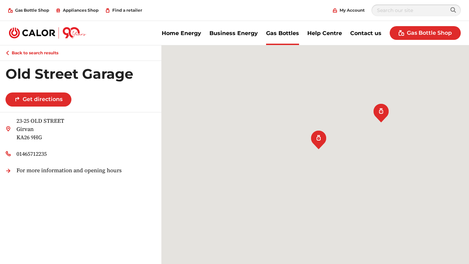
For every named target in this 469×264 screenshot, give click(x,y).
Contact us (365, 33)
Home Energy (181, 33)
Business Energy (233, 33)
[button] (381, 112)
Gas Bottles (282, 33)
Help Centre (324, 33)
